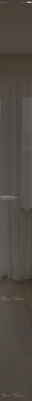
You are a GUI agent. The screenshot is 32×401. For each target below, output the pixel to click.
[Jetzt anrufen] (27, 2)
